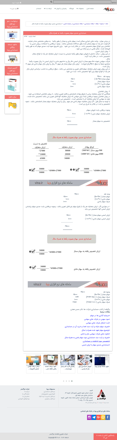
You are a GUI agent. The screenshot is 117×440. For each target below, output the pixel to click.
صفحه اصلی (90, 8)
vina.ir (67, 437)
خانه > (106, 24)
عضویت (18, 3)
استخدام (39, 8)
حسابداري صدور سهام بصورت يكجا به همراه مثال (47, 24)
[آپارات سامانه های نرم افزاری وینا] (103, 416)
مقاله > (96, 24)
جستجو (114, 2)
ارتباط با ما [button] (48, 8)
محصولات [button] (81, 8)
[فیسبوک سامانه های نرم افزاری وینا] (107, 416)
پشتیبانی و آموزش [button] (61, 8)
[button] (71, 381)
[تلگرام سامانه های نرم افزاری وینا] (94, 416)
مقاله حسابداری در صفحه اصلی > (72, 24)
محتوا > (101, 24)
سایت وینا (106, 403)
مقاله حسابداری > (88, 24)
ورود (13, 3)
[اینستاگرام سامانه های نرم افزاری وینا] (89, 416)
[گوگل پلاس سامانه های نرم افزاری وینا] (98, 416)
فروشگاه (71, 8)
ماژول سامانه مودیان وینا (102, 366)
